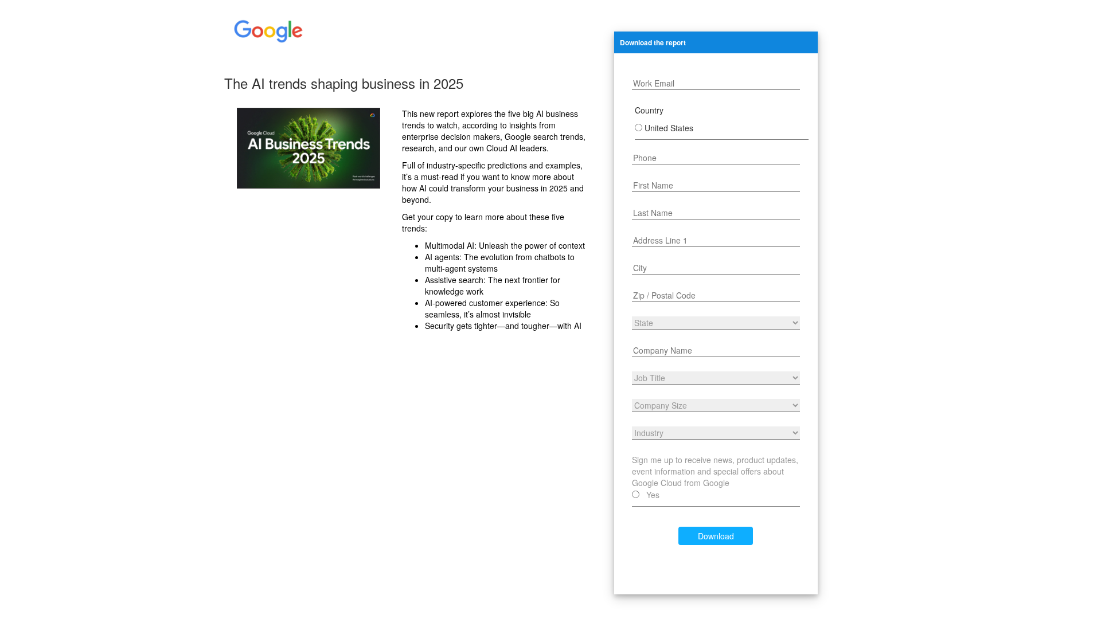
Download (716, 536)
